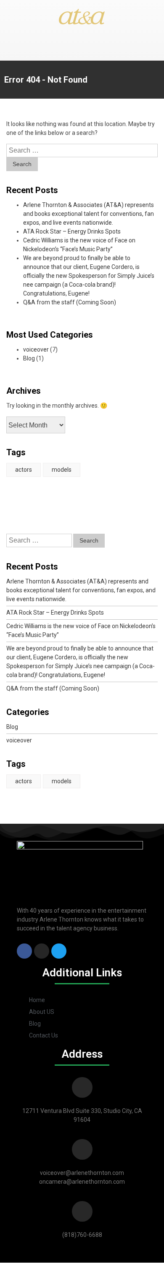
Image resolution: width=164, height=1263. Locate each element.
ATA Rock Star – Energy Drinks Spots (72, 231)
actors (23, 469)
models (61, 469)
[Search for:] (82, 150)
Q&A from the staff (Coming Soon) (69, 302)
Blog (29, 358)
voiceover (36, 349)
